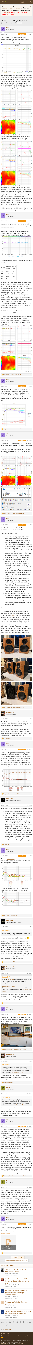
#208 (30, 805)
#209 (30, 856)
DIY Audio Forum (13, 1273)
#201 (30, 34)
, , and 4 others (13, 513)
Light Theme (6, 1333)
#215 (30, 1126)
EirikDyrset (7, 1296)
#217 (30, 1224)
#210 (30, 927)
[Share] (27, 34)
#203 (30, 386)
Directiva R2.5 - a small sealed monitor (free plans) (15, 1270)
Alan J (3, 23)
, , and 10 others (14, 707)
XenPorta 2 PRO (5, 1343)
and (7, 738)
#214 (30, 1093)
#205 (30, 525)
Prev (15, 1257)
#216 (30, 1187)
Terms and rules (13, 1336)
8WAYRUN (20, 1343)
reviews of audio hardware (11, 9)
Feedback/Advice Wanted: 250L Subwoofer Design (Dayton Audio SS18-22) (17, 1281)
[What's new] (27, 2)
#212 (30, 1014)
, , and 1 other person (17, 1176)
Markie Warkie (8, 1285)
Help (28, 1336)
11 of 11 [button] (21, 1257)
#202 (30, 221)
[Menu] (2, 2)
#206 (30, 719)
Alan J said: (5, 930)
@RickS (13, 615)
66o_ (6, 1306)
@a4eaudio (10, 859)
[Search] (31, 2)
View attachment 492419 (8, 986)
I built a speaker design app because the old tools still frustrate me (18, 1312)
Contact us (4, 1336)
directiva (19, 23)
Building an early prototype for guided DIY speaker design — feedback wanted (16, 1292)
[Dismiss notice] (30, 7)
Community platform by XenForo (15, 1340)
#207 (30, 749)
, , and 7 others (14, 1049)
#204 (30, 440)
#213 (30, 1061)
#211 (30, 973)
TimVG (6, 1273)
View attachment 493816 (17, 1072)
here (6, 12)
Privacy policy (22, 1336)
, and (12, 374)
